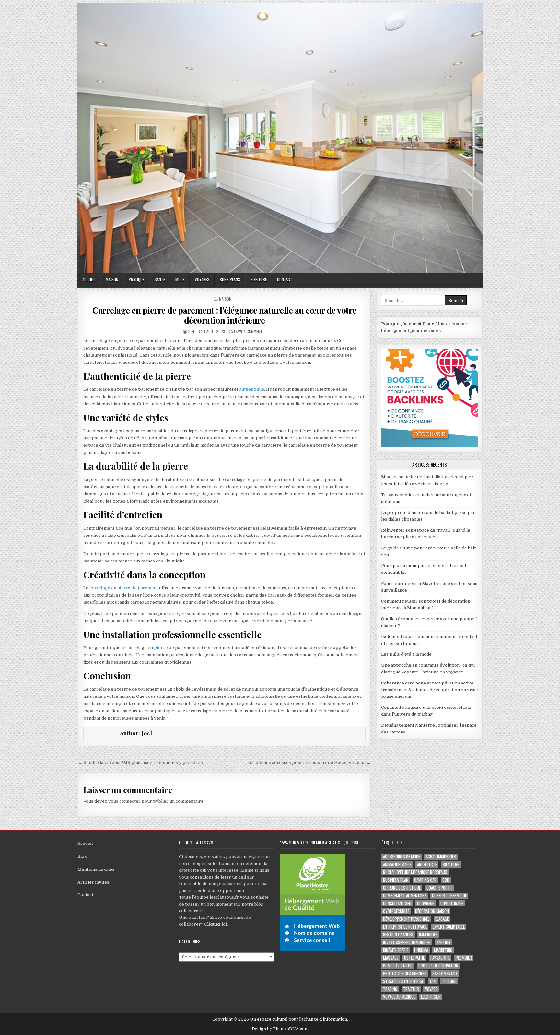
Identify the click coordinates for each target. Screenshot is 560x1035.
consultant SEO (397, 903)
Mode (179, 279)
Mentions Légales (95, 869)
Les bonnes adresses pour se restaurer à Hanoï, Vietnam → (309, 762)
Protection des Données (404, 973)
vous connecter (124, 801)
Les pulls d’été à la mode (406, 654)
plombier (464, 958)
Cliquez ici (215, 924)
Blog (82, 856)
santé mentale (445, 973)
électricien (431, 997)
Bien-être (259, 279)
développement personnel (406, 919)
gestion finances (398, 934)
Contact (284, 279)
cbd (445, 880)
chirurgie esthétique (402, 888)
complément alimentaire (404, 896)
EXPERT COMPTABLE (449, 927)
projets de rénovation (438, 966)
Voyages (202, 279)
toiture (449, 981)
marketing (443, 950)
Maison (112, 279)
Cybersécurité (396, 911)
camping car (425, 880)
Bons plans (230, 279)
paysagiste (440, 958)
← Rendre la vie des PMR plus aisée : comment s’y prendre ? (141, 762)
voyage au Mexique (399, 997)
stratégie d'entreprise (403, 981)
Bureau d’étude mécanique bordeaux (415, 872)
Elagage (442, 919)
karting (443, 942)
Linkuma (421, 950)
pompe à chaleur (398, 966)
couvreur (426, 903)
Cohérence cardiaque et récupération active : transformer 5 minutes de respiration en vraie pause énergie (429, 690)
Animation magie (397, 864)
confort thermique (449, 896)
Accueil (88, 279)
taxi (432, 981)
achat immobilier (441, 857)
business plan (395, 880)
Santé (160, 279)
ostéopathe (414, 958)
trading (390, 989)
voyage (431, 989)
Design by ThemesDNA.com (280, 1029)
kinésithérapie (395, 950)
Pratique (136, 279)
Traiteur (411, 989)
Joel (191, 331)
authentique (251, 389)
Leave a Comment (248, 331)
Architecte (427, 864)
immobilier (428, 934)
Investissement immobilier (407, 942)
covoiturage (451, 903)
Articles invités (93, 882)
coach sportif (439, 888)
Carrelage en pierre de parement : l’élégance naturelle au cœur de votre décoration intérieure (224, 315)
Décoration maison (432, 911)
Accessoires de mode (401, 857)
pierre (161, 647)
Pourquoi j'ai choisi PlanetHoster (415, 323)
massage (390, 958)
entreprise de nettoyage (405, 927)
